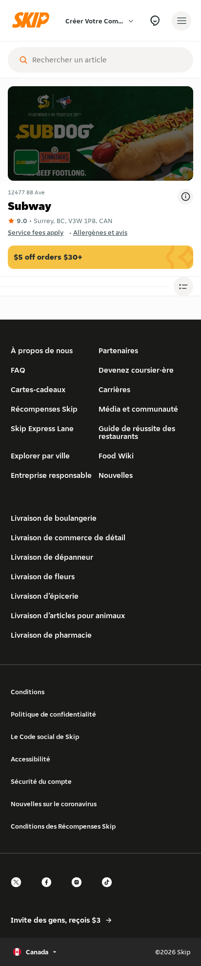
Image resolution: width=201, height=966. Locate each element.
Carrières (114, 389)
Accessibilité (30, 759)
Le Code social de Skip (45, 736)
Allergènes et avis (100, 232)
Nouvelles (116, 475)
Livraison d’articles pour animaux (68, 615)
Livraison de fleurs (43, 576)
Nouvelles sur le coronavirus (54, 803)
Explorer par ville (40, 456)
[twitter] (19, 891)
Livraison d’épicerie (45, 596)
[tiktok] (109, 891)
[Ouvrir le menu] (181, 21)
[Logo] (33, 20)
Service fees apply (35, 232)
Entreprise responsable (51, 475)
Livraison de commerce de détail (68, 537)
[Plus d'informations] (185, 197)
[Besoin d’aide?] (155, 20)
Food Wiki (116, 456)
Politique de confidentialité (53, 714)
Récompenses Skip (44, 409)
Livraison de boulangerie (54, 518)
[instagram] (79, 891)
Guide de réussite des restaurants (137, 432)
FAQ (18, 370)
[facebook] (49, 891)
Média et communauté (138, 409)
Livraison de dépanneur (52, 557)
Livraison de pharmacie (51, 635)
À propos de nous (42, 350)
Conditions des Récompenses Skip (63, 826)
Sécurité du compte (41, 781)
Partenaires (118, 350)
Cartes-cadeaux (38, 389)
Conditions (27, 691)
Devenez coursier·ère (136, 370)
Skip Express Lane (42, 428)
